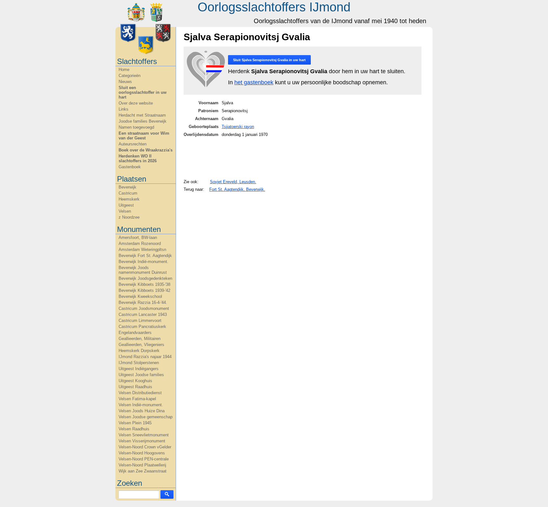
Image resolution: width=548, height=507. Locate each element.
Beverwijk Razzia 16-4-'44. (143, 302)
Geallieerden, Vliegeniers (141, 344)
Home (124, 69)
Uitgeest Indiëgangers (139, 368)
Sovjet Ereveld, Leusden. (233, 181)
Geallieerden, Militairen (139, 338)
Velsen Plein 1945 (135, 422)
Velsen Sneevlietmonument (144, 435)
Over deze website (136, 103)
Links (123, 109)
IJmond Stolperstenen (139, 362)
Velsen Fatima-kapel (137, 398)
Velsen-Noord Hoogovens (142, 453)
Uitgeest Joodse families (141, 374)
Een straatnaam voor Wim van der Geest (144, 135)
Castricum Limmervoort (140, 320)
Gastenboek (130, 166)
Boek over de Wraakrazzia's (146, 150)
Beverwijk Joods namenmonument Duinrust (143, 270)
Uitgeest (126, 205)
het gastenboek (253, 82)
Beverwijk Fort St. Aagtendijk (145, 255)
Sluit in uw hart (269, 60)
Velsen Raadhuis (134, 429)
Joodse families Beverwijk (142, 121)
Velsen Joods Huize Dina (142, 410)
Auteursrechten (133, 144)
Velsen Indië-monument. (141, 404)
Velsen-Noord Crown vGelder (145, 447)
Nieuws (125, 81)
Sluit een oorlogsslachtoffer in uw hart (142, 92)
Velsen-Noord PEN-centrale (144, 459)
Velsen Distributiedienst (140, 392)
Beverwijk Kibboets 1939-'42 (144, 290)
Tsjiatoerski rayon (238, 126)
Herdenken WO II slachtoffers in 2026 (138, 158)
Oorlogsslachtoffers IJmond (274, 7)
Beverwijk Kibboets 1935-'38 (144, 284)
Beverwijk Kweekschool (140, 296)
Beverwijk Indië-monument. (143, 261)
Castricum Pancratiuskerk (142, 326)
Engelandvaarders (135, 332)
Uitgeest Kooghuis (135, 380)
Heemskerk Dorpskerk (139, 350)
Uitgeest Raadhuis (135, 386)
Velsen (125, 211)
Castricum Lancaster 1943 (143, 314)
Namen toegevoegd (136, 127)
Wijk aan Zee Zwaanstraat (142, 471)
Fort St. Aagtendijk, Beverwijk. (237, 189)
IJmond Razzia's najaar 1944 (145, 356)
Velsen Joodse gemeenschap (146, 416)
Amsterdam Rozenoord (140, 243)
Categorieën (129, 75)
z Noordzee (129, 217)
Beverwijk (127, 187)
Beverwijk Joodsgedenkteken (145, 278)
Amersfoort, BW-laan (138, 237)
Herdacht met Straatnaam (142, 115)
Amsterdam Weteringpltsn (142, 249)
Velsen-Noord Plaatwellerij (142, 465)
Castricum (128, 193)
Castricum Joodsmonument (144, 308)
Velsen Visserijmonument (142, 441)
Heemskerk (129, 199)
